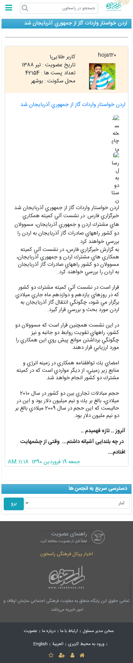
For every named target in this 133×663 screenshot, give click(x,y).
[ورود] (72, 656)
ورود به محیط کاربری (86, 644)
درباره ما (49, 631)
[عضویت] (62, 656)
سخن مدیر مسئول (98, 631)
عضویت (30, 631)
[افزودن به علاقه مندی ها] (51, 656)
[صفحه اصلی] (82, 656)
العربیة (57, 644)
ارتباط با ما (69, 631)
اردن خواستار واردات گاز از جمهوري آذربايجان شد (72, 104)
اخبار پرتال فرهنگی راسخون (66, 554)
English (40, 644)
